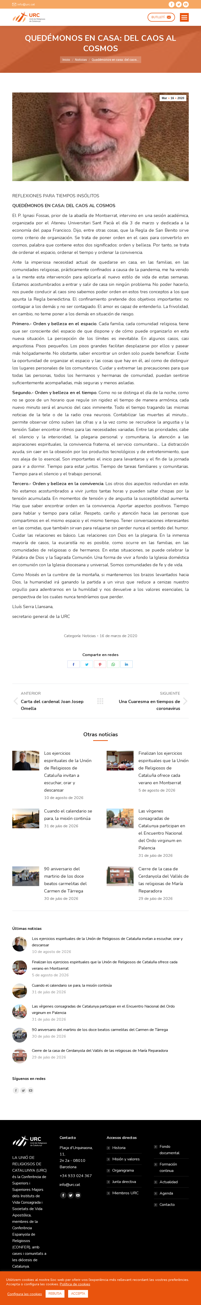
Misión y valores (126, 1159)
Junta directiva (124, 1181)
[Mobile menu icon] (184, 17)
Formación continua (168, 1167)
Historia (119, 1148)
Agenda (166, 1193)
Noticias (89, 636)
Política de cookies (75, 1284)
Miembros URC (125, 1193)
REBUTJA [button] (55, 1293)
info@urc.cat (26, 4)
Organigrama (123, 1170)
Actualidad (169, 1182)
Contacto (167, 1204)
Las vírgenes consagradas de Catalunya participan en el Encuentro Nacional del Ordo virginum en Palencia (161, 829)
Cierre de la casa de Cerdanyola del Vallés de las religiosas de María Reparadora (163, 880)
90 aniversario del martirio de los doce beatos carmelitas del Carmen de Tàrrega (65, 880)
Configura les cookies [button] (24, 1294)
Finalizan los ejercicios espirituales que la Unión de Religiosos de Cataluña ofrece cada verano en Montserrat (163, 768)
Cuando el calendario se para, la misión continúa (68, 814)
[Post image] (25, 760)
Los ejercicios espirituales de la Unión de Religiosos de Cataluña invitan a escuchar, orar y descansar (67, 771)
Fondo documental (169, 1150)
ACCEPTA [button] (78, 1293)
